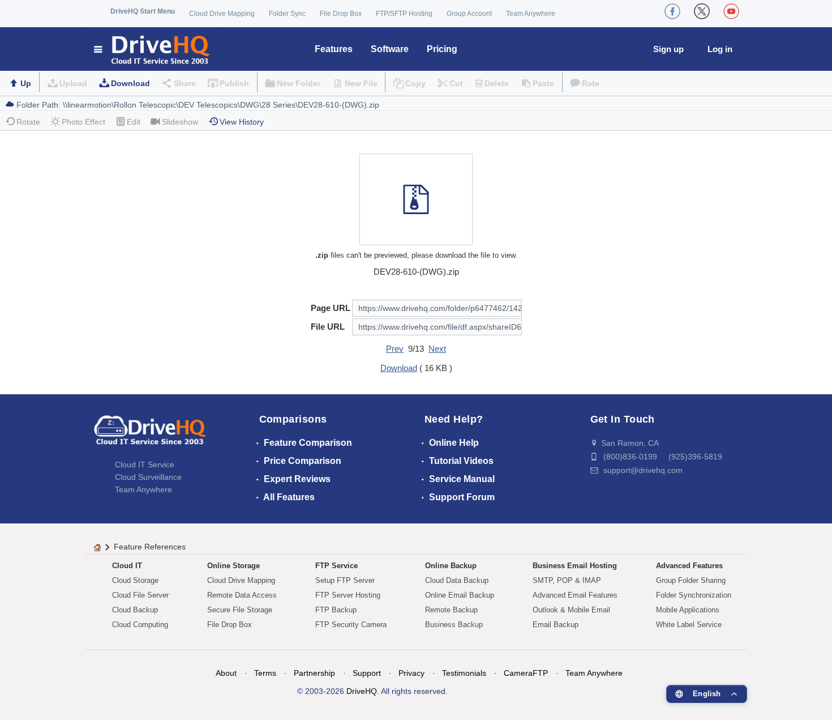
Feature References (150, 546)
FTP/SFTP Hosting (404, 14)
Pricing (442, 49)
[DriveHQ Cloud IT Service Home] (152, 49)
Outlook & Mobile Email (571, 610)
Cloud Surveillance (148, 477)
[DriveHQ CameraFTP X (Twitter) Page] (701, 11)
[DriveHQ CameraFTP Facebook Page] (672, 11)
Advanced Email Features (575, 595)
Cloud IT (127, 565)
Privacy (411, 673)
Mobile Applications (687, 610)
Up (25, 83)
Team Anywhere (530, 14)
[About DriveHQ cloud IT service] (150, 435)
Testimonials (464, 673)
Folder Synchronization (693, 595)
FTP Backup (336, 610)
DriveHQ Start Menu (142, 11)
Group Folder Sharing (691, 580)
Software (390, 49)
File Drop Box (341, 14)
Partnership (314, 673)
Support (367, 673)
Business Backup (454, 624)
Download (130, 83)
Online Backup (451, 565)
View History (242, 121)
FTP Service (336, 565)
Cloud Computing (140, 624)
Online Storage (233, 565)
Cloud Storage (135, 580)
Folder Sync (287, 14)
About (226, 673)
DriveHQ (361, 691)
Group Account (469, 14)
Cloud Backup (135, 610)
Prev (395, 348)
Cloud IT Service (144, 464)
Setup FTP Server (345, 580)
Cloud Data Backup (456, 580)
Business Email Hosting (575, 565)
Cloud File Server (140, 595)
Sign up (668, 49)
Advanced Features (689, 565)
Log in (719, 49)
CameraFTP (526, 673)
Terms (265, 673)
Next (437, 348)
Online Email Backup (459, 595)
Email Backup (555, 624)
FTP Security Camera (351, 624)
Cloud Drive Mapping (222, 14)
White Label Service (689, 624)
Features (334, 49)
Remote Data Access (242, 595)
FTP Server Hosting (347, 595)
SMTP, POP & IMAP (567, 580)
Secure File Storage (239, 610)
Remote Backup (451, 610)
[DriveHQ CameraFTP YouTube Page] (731, 11)
